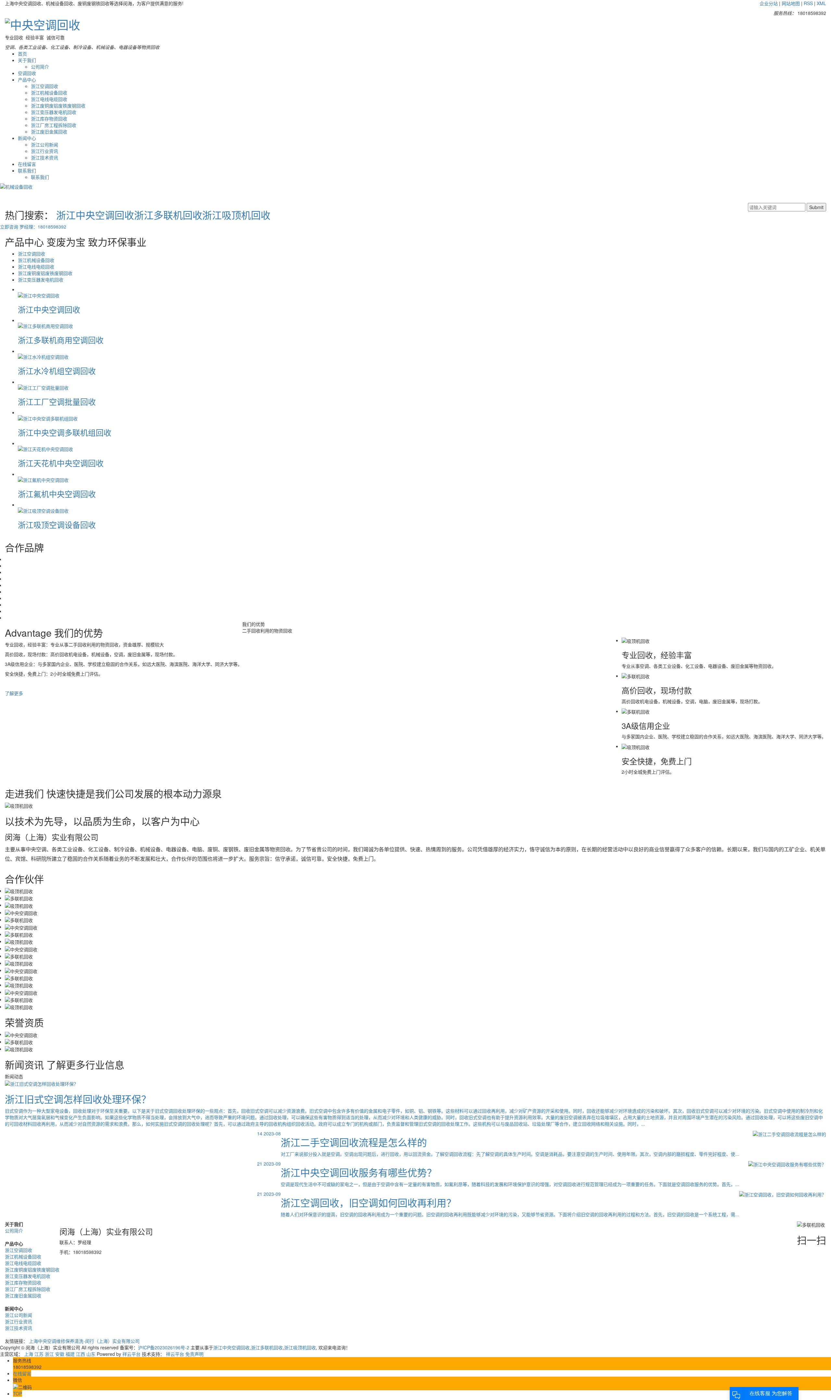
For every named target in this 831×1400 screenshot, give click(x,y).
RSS (808, 3)
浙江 (49, 1354)
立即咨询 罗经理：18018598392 (33, 226)
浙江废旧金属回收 (49, 131)
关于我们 (27, 60)
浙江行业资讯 (44, 151)
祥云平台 (131, 1354)
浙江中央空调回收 (95, 215)
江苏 (38, 1354)
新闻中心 (27, 138)
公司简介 (40, 66)
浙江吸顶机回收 (236, 215)
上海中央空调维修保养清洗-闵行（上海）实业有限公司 (84, 1341)
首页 (22, 53)
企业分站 (769, 3)
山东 (90, 1354)
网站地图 (791, 3)
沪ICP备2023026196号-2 (163, 1347)
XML (821, 3)
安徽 (59, 1354)
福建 (70, 1354)
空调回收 (27, 73)
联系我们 (27, 170)
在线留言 (27, 164)
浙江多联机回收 (168, 215)
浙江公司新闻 (44, 144)
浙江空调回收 (44, 86)
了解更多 (14, 693)
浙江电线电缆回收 (49, 99)
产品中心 (27, 79)
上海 (28, 1354)
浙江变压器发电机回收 (53, 112)
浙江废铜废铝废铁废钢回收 (58, 105)
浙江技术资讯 (44, 157)
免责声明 (194, 1354)
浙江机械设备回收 (49, 92)
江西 (80, 1354)
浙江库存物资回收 (49, 118)
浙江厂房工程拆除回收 (53, 125)
